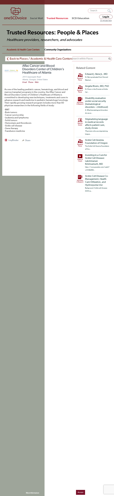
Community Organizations (57, 50)
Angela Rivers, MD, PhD (97, 86)
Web (36, 82)
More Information (32, 493)
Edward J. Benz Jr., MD (96, 74)
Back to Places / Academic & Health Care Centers (41, 58)
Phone (30, 82)
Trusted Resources (57, 18)
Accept (80, 492)
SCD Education (80, 18)
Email (24, 82)
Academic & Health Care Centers (23, 50)
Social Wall (36, 18)
